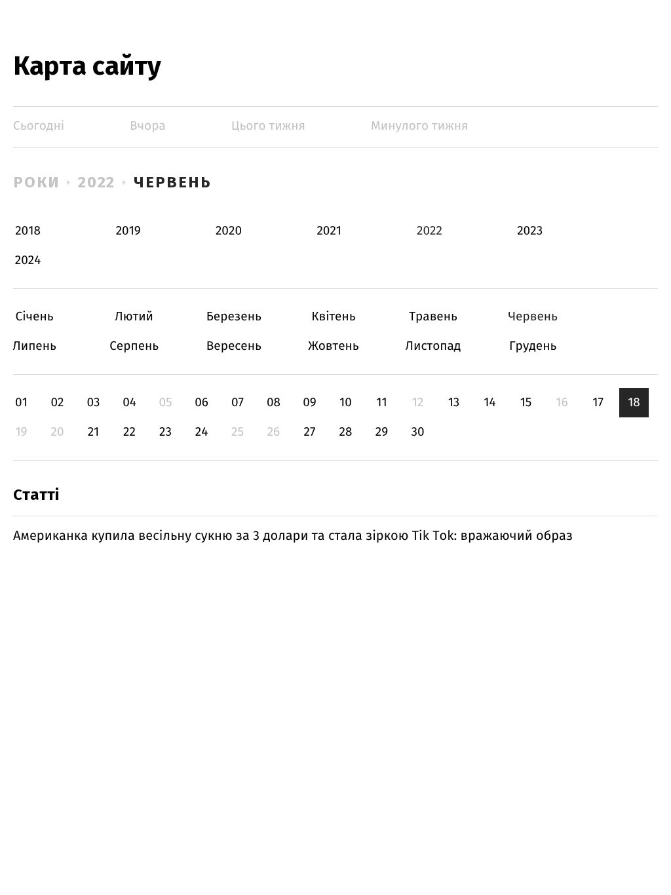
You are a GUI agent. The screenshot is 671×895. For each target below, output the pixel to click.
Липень (34, 346)
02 (57, 402)
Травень (433, 316)
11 (381, 402)
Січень (34, 316)
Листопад (433, 346)
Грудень (533, 346)
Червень (172, 182)
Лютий (134, 316)
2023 (530, 230)
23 (165, 432)
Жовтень (333, 346)
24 (201, 432)
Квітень (333, 316)
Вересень (233, 346)
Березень (233, 316)
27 (310, 432)
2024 (28, 260)
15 (526, 402)
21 (94, 432)
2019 (128, 230)
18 (634, 402)
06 (201, 402)
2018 (28, 230)
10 (345, 402)
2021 (328, 230)
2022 (97, 182)
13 (454, 402)
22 (129, 432)
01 (21, 402)
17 (598, 402)
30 (417, 432)
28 (346, 432)
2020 (229, 230)
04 (129, 402)
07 (237, 402)
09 (309, 402)
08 (273, 402)
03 (93, 402)
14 (489, 402)
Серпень (134, 346)
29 (381, 432)
